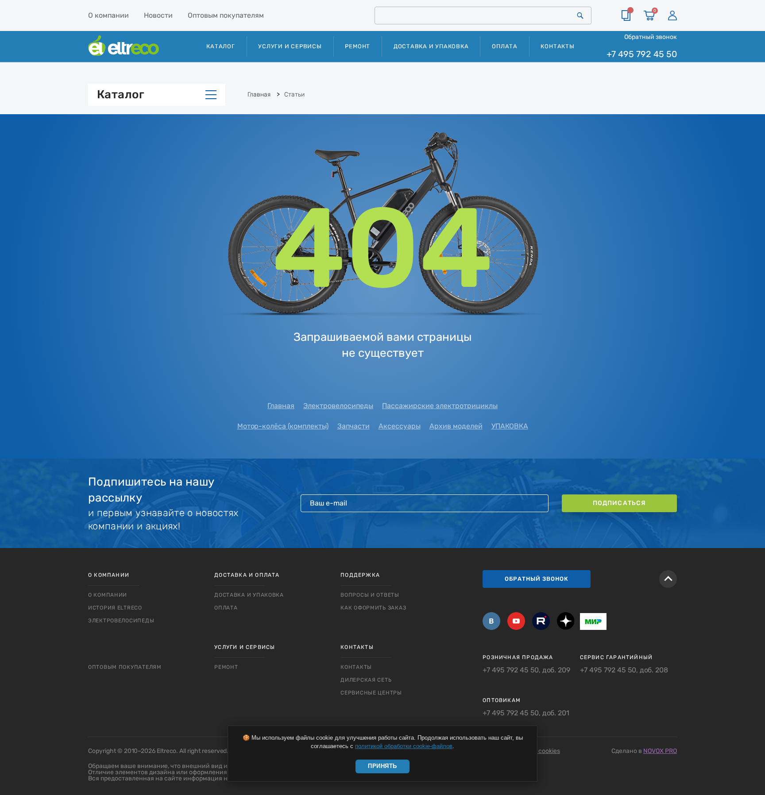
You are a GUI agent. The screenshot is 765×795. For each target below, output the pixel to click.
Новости (158, 15)
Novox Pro (660, 751)
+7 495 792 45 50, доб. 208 (624, 670)
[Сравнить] (626, 15)
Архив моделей (456, 426)
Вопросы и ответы (369, 595)
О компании (108, 15)
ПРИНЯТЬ (382, 766)
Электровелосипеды (338, 405)
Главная (280, 405)
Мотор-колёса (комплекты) (282, 426)
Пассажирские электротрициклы (440, 405)
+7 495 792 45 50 (642, 54)
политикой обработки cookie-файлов (403, 746)
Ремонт (357, 46)
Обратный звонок (650, 36)
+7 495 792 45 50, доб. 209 (526, 670)
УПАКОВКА (509, 426)
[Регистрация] (672, 15)
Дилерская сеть (365, 680)
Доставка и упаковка (431, 46)
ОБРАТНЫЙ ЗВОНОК (536, 578)
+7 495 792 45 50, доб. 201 (526, 713)
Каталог (120, 94)
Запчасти (353, 426)
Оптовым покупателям (226, 15)
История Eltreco (115, 608)
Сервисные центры (371, 693)
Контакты (557, 46)
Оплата (505, 46)
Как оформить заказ (373, 608)
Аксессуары (400, 426)
